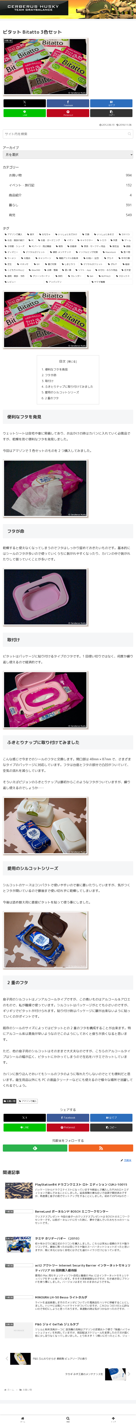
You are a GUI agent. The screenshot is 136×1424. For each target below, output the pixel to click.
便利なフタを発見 (56, 369)
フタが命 (51, 375)
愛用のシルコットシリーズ (62, 392)
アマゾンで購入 (29, 1101)
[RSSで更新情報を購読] (101, 1148)
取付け (49, 381)
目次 (62, 361)
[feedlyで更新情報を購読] (35, 1148)
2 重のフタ (52, 398)
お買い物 (11, 1101)
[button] (111, 113)
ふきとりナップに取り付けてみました (69, 387)
